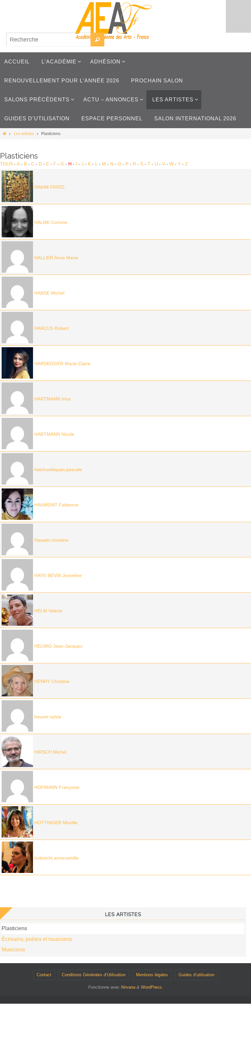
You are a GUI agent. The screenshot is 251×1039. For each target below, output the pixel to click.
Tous (6, 163)
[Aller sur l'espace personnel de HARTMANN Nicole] (17, 447)
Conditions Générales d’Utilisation (94, 974)
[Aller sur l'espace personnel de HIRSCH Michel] (17, 765)
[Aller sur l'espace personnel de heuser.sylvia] (17, 730)
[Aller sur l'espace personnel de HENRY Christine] (17, 694)
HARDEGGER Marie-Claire (62, 363)
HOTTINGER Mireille (55, 822)
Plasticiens (14, 928)
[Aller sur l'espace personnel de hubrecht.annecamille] (17, 871)
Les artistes (24, 133)
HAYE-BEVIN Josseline (58, 575)
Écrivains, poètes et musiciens (37, 939)
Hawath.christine (51, 540)
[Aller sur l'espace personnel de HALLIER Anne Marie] (17, 271)
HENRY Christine (52, 681)
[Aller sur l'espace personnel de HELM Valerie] (17, 624)
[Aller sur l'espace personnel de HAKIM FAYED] (17, 200)
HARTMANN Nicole (54, 434)
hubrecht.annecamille (56, 857)
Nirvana (128, 987)
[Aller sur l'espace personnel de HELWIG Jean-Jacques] (17, 659)
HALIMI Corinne (50, 222)
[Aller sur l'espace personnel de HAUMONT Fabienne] (17, 518)
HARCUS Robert (51, 328)
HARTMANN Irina (52, 398)
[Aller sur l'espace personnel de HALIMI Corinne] (17, 235)
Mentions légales (152, 974)
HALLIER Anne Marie (56, 257)
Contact (44, 974)
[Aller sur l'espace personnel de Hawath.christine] (17, 553)
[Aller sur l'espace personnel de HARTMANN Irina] (17, 412)
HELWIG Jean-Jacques (58, 646)
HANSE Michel (49, 293)
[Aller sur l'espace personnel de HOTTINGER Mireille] (17, 836)
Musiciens (13, 949)
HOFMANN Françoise (56, 787)
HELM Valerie (48, 610)
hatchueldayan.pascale (58, 469)
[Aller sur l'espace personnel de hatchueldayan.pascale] (17, 482)
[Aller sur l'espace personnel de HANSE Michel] (17, 306)
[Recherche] (97, 39)
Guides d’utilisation (196, 974)
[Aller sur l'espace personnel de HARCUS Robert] (17, 341)
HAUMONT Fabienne (56, 504)
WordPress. (152, 987)
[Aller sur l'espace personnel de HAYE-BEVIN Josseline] (17, 588)
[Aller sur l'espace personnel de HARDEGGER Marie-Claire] (17, 377)
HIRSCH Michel (50, 752)
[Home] (4, 133)
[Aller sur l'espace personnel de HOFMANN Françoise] (17, 800)
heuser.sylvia (47, 716)
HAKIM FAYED (49, 187)
